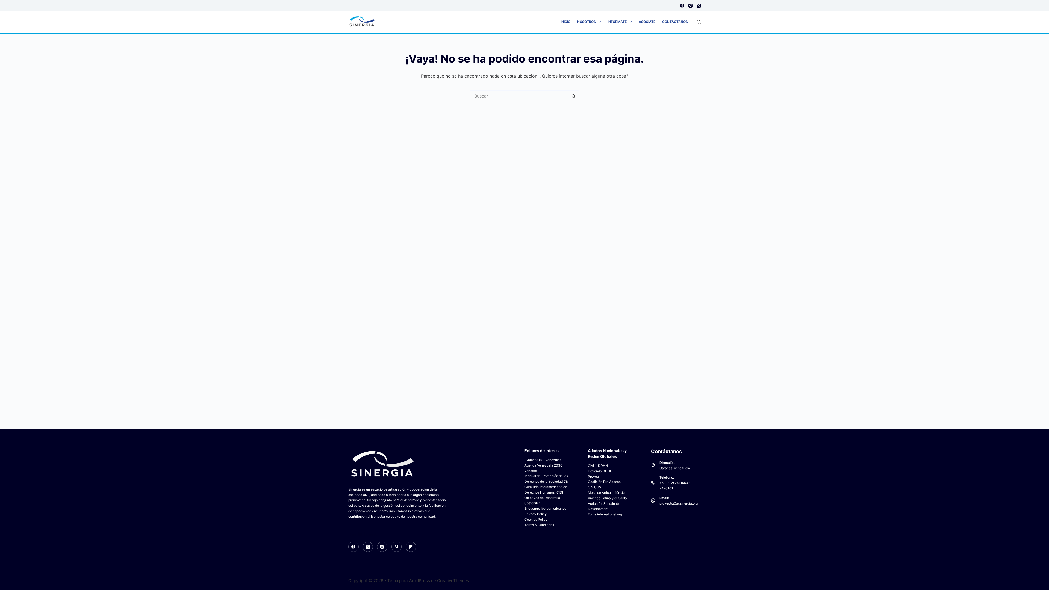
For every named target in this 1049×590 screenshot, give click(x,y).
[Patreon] (411, 547)
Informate (617, 22)
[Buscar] (699, 22)
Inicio (565, 22)
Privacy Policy (535, 514)
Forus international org (605, 514)
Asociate (647, 22)
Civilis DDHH (598, 466)
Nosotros (586, 22)
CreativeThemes (453, 580)
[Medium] (396, 547)
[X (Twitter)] (699, 6)
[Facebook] (682, 6)
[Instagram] (690, 6)
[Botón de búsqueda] (573, 95)
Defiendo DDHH (600, 471)
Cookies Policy (535, 519)
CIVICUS (594, 487)
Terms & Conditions (539, 525)
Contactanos (675, 22)
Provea (593, 476)
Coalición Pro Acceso (604, 482)
